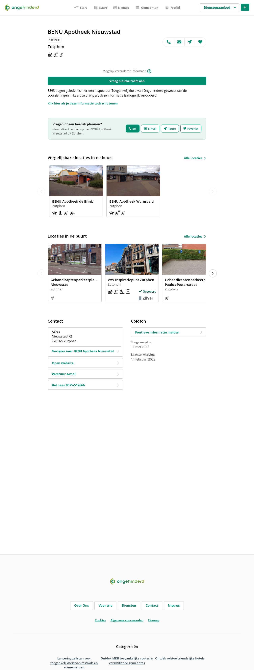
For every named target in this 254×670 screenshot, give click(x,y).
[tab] (80, 7)
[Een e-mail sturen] (179, 42)
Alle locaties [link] (193, 158)
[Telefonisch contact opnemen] (168, 42)
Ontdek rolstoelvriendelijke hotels (179, 658)
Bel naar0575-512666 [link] (68, 385)
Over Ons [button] (81, 605)
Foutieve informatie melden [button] (157, 332)
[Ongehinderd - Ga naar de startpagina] (23, 7)
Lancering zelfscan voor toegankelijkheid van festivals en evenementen (74, 662)
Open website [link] (62, 363)
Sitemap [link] (153, 620)
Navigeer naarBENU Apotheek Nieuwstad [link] (83, 351)
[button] (219, 7)
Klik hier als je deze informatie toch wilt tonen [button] (83, 103)
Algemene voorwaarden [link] (127, 620)
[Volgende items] (213, 273)
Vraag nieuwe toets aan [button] (127, 81)
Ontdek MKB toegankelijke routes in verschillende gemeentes (127, 660)
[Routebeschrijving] (190, 42)
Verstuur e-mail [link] (64, 374)
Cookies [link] (100, 620)
